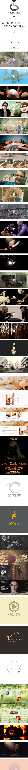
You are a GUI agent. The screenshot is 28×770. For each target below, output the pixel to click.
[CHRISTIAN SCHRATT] (14, 9)
